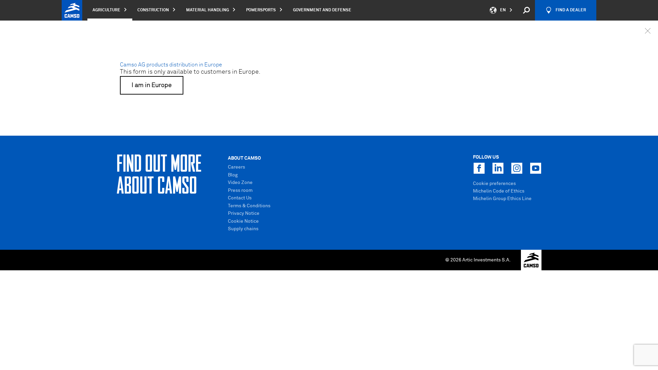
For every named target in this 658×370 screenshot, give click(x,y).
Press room (240, 190)
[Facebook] (479, 168)
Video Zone (240, 182)
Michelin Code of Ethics (498, 191)
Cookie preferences (494, 183)
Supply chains (243, 228)
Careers (236, 167)
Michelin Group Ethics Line (502, 198)
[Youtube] (535, 168)
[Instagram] (516, 168)
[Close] (647, 31)
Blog (233, 175)
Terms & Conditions (249, 206)
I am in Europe (152, 85)
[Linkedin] (497, 168)
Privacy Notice (243, 213)
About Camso (244, 158)
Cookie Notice (243, 221)
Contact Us (240, 198)
